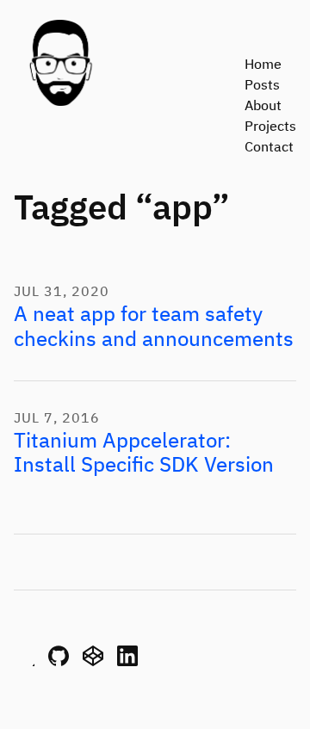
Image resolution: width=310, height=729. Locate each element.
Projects (270, 127)
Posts (262, 86)
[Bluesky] (24, 663)
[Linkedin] (127, 663)
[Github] (58, 663)
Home (263, 65)
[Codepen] (93, 663)
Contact (269, 148)
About (263, 107)
